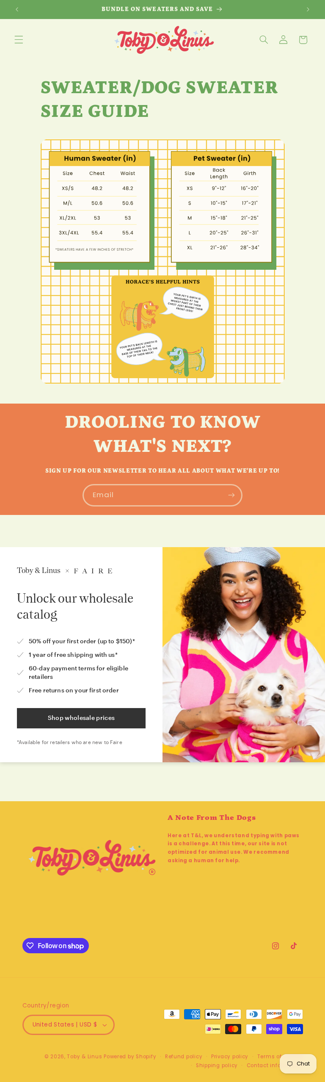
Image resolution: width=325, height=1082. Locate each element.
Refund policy (184, 1056)
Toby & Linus (84, 1056)
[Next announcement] (308, 9)
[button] (18, 40)
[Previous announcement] (17, 9)
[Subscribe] (231, 495)
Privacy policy (229, 1056)
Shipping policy (217, 1065)
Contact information (275, 1065)
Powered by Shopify (130, 1056)
